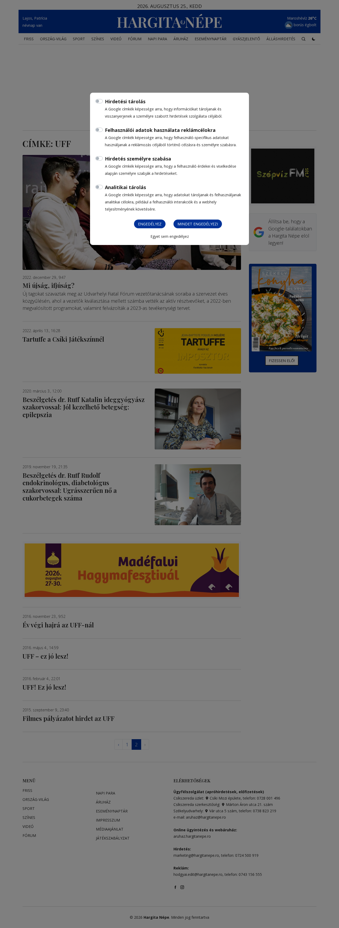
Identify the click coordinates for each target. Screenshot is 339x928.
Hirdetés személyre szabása (138, 158)
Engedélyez (150, 223)
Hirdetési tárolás (125, 101)
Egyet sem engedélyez (169, 236)
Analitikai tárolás (125, 187)
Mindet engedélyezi (197, 223)
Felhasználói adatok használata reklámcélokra (160, 130)
